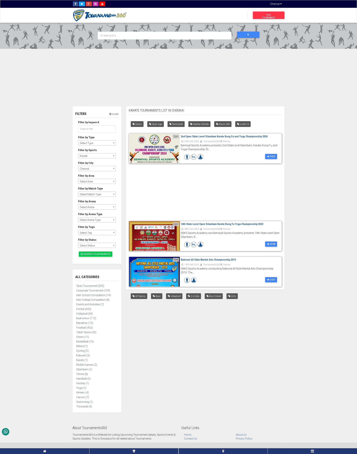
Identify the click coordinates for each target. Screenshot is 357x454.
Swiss (138, 124)
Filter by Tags (86, 227)
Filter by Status (87, 239)
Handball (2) (83, 378)
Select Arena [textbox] (87, 207)
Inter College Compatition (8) (92, 299)
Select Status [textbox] (87, 245)
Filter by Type (86, 137)
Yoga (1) (81, 387)
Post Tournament (268, 16)
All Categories (87, 277)
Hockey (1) (82, 383)
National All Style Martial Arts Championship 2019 (208, 259)
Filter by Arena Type (90, 214)
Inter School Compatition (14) (93, 295)
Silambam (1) (84, 369)
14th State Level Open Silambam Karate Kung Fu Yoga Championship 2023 (222, 224)
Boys (157, 296)
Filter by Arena (87, 201)
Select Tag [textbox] (86, 232)
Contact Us (190, 438)
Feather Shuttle (200, 124)
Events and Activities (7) (90, 304)
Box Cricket (215, 296)
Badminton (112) (86, 318)
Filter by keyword (88, 122)
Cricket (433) (83, 309)
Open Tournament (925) (90, 285)
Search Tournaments (96, 254)
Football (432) (84, 327)
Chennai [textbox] (84, 168)
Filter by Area (86, 175)
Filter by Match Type (90, 188)
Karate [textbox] (83, 155)
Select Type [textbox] (86, 143)
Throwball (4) (84, 406)
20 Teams (140, 296)
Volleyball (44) (84, 313)
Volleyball (175, 296)
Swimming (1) (84, 401)
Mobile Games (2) (86, 364)
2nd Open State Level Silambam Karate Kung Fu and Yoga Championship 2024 (224, 136)
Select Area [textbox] (86, 181)
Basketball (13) (85, 341)
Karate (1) (82, 360)
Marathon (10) (84, 322)
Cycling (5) (82, 350)
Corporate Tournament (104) (93, 290)
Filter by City (85, 162)
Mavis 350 (224, 124)
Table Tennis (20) (86, 332)
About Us (241, 434)
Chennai (275, 3)
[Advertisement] (178, 75)
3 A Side (194, 296)
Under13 (244, 124)
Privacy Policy (244, 438)
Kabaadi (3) (83, 355)
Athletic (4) (82, 392)
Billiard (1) (82, 346)
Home (187, 434)
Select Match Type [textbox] (90, 194)
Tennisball (177, 124)
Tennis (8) (82, 374)
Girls (233, 296)
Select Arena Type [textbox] (90, 219)
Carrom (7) (82, 397)
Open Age (156, 124)
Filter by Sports (87, 150)
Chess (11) (82, 336)
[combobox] (97, 143)
